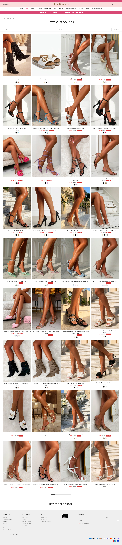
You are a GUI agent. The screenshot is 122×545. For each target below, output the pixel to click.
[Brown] (106, 183)
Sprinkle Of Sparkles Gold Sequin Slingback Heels (105, 434)
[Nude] (77, 285)
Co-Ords (81, 8)
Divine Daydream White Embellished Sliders (46, 78)
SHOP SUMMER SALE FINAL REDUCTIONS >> (24, 1)
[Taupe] (18, 82)
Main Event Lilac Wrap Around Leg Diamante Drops (46, 178)
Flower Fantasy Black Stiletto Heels (104, 382)
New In (21, 8)
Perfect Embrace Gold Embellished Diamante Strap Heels (17, 485)
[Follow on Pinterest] (13, 534)
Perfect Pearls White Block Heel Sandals (105, 484)
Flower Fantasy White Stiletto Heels (75, 383)
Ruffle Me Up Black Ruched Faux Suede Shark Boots (17, 383)
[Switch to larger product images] (2, 29)
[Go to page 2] (69, 493)
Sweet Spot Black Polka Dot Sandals (17, 230)
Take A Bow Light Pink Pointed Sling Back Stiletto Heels (17, 331)
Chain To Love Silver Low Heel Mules (76, 128)
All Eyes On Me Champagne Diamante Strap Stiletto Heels (46, 332)
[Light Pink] (76, 82)
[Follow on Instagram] (10, 534)
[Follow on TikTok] (20, 534)
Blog (4, 527)
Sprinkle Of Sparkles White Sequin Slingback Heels (75, 434)
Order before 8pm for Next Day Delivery (44, 1)
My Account (25, 517)
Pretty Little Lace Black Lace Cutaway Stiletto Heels (46, 230)
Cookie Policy (44, 519)
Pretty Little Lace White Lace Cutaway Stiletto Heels (105, 230)
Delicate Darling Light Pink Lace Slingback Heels (75, 78)
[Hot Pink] (106, 133)
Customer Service (7, 519)
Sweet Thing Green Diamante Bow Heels (17, 281)
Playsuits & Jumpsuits (70, 8)
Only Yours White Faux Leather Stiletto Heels (75, 484)
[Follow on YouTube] (17, 534)
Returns (5, 523)
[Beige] (44, 82)
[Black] (16, 82)
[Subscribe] (118, 520)
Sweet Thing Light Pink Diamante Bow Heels (46, 281)
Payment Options (26, 521)
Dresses (61, 8)
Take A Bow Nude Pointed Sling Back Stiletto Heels (104, 281)
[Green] (16, 285)
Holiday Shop (47, 8)
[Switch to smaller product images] (4, 29)
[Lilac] (47, 183)
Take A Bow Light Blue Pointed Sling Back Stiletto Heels (75, 281)
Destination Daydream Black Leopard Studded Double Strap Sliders (75, 332)
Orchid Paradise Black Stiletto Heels (17, 434)
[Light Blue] (73, 285)
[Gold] (74, 438)
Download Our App (7, 529)
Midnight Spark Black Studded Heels (17, 128)
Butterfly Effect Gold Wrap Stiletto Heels (46, 434)
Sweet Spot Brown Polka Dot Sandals (104, 178)
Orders (24, 519)
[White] (48, 82)
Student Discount (26, 523)
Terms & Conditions (46, 521)
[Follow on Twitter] (7, 534)
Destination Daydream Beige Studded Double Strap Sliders (105, 331)
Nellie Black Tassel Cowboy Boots (17, 78)
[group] (61, 14)
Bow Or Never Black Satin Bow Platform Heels (104, 128)
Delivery (5, 521)
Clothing (32, 8)
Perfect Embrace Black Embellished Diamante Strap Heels (46, 485)
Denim (87, 8)
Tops (55, 8)
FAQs (4, 525)
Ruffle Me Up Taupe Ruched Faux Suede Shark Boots (46, 383)
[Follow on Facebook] (3, 534)
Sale (27, 8)
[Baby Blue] (18, 133)
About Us (5, 517)
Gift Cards (25, 525)
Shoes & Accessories (97, 8)
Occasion (39, 8)
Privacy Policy (44, 517)
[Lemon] (74, 82)
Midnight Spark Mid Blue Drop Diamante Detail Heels (46, 128)
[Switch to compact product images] (6, 29)
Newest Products (10, 18)
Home (4, 18)
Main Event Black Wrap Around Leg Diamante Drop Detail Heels (75, 179)
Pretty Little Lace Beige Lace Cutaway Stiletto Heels (76, 230)
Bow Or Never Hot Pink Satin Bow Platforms (17, 178)
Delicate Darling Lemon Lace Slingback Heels (104, 78)
